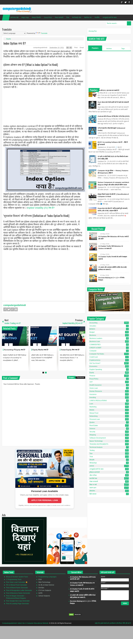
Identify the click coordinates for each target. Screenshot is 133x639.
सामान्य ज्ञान (92, 488)
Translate (44, 33)
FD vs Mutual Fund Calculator (16, 585)
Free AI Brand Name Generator (17, 588)
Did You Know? (94, 363)
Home (6, 17)
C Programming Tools (13, 579)
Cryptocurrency (94, 360)
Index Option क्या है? (14, 43)
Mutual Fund (93, 413)
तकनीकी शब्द (93, 478)
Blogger (71, 377)
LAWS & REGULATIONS (98, 400)
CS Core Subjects (44, 590)
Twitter (125, 2)
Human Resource (95, 391)
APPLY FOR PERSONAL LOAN (44, 500)
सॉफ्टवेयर (92, 491)
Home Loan (93, 388)
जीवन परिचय (93, 475)
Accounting (93, 323)
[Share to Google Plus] (25, 338)
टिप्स (67, 17)
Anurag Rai (93, 31)
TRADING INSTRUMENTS (98, 444)
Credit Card (93, 357)
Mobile (91, 410)
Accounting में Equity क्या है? (14, 350)
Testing (92, 450)
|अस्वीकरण (112, 623)
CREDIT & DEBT (95, 348)
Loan (91, 404)
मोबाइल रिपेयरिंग (36, 17)
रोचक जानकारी (59, 17)
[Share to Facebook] (18, 338)
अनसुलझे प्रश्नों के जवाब (110, 17)
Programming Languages (47, 577)
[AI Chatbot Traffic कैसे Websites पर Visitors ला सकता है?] (93, 246)
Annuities (92, 326)
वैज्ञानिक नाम (87, 17)
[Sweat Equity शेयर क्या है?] (72, 336)
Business (92, 335)
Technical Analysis (95, 447)
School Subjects (44, 596)
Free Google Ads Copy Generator (18, 601)
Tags (123, 49)
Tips (90, 453)
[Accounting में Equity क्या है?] (15, 336)
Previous (3, 336)
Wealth (91, 460)
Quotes (92, 422)
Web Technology (44, 582)
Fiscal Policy (93, 379)
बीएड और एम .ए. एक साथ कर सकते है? (108, 90)
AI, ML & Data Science (46, 585)
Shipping (92, 435)
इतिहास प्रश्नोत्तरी (94, 472)
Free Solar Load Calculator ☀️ (17, 582)
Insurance (93, 394)
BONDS (92, 329)
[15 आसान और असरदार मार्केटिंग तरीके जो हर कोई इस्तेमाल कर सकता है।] (93, 267)
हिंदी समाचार (92, 494)
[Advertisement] (43, 107)
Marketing (93, 407)
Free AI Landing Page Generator (17, 604)
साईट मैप (97, 623)
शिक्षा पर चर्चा (93, 485)
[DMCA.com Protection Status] (75, 615)
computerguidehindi (40, 47)
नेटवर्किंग (97, 17)
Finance (92, 376)
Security (92, 432)
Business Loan (94, 341)
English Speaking (95, 369)
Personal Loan (94, 419)
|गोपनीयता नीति (120, 623)
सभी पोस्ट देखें (14, 17)
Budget (92, 332)
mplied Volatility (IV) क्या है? (41, 208)
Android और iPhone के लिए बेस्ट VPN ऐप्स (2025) (113, 116)
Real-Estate (93, 425)
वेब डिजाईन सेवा (76, 17)
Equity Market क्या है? (40, 350)
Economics (93, 366)
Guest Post (48, 17)
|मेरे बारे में (128, 623)
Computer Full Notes (96, 354)
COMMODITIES (95, 344)
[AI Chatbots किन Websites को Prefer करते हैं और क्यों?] (93, 236)
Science (92, 429)
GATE (40, 593)
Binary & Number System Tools (17, 577)
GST (91, 382)
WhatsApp (93, 463)
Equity (8, 39)
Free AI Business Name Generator (18, 593)
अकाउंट (91, 466)
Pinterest (16, 309)
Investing (92, 397)
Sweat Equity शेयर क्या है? (70, 350)
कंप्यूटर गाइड (25, 17)
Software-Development (97, 438)
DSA (40, 579)
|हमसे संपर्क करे (104, 623)
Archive (109, 49)
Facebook (129, 2)
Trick (91, 457)
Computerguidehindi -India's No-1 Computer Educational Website (25, 623)
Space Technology (96, 441)
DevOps (41, 588)
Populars (95, 48)
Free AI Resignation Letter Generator (19, 590)
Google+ (122, 2)
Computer (93, 351)
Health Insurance (95, 385)
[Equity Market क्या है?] (43, 336)
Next (83, 336)
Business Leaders (95, 338)
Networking (93, 416)
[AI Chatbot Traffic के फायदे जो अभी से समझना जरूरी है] (93, 257)
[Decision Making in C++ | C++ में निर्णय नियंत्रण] (93, 278)
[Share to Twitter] (22, 338)
